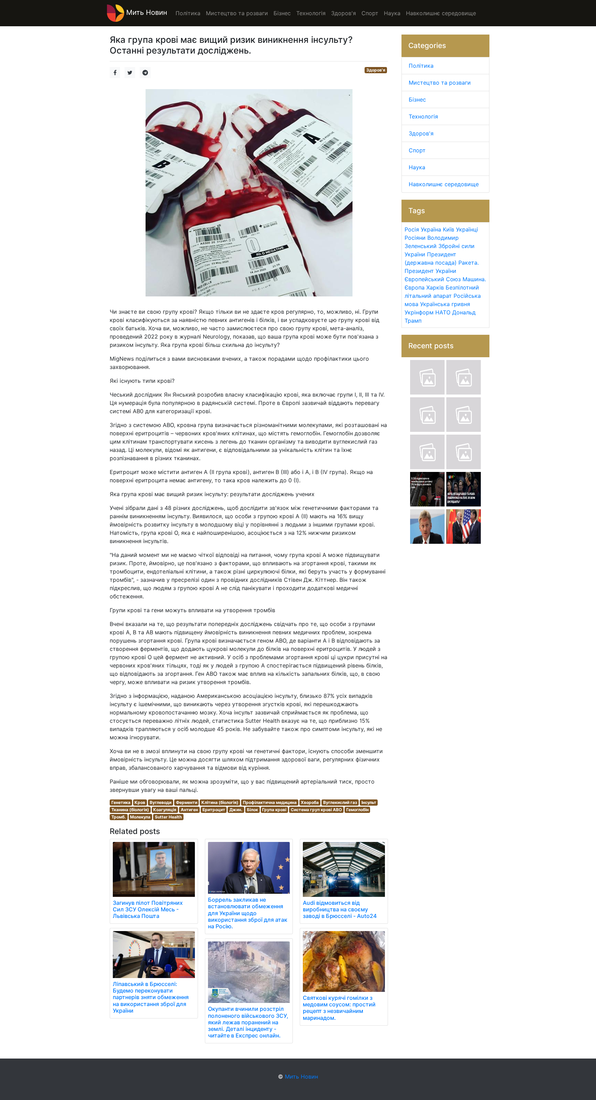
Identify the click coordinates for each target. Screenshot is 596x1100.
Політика (421, 65)
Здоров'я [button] (343, 13)
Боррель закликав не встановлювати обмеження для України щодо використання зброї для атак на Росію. (247, 913)
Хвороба (310, 802)
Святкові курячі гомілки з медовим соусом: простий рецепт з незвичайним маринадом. (339, 1007)
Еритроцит (213, 809)
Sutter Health (168, 816)
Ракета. (468, 262)
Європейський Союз (433, 279)
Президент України (430, 270)
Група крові (274, 809)
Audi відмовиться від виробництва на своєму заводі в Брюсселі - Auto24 (340, 909)
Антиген (189, 809)
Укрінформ (419, 312)
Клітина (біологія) (219, 802)
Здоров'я (375, 70)
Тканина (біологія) (130, 809)
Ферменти (186, 802)
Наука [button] (392, 13)
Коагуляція (164, 809)
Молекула (140, 816)
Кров (140, 802)
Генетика (120, 802)
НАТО (442, 312)
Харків (435, 287)
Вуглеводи (160, 802)
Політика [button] (188, 13)
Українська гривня (445, 304)
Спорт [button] (369, 13)
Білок (252, 809)
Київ (448, 229)
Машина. (474, 279)
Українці (467, 229)
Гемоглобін (357, 809)
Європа (415, 287)
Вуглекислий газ (340, 802)
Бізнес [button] (282, 13)
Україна (431, 229)
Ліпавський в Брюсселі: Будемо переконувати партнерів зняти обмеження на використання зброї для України (151, 997)
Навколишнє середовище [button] (441, 13)
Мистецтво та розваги (440, 82)
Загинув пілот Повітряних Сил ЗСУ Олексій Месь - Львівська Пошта (148, 909)
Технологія (423, 116)
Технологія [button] (311, 13)
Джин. (235, 809)
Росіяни (415, 237)
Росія (412, 229)
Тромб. (118, 816)
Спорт (417, 150)
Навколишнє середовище (444, 184)
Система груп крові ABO (316, 809)
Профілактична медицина (270, 802)
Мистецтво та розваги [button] (237, 13)
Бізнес (417, 99)
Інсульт (368, 802)
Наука (417, 167)
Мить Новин (145, 12)
